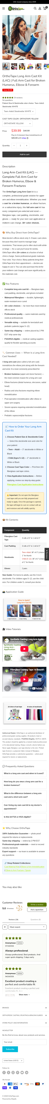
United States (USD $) (11, 1060)
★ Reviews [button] (47, 554)
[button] (8, 97)
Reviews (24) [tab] (13, 919)
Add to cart (24, 154)
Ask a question (37, 909)
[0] (44, 8)
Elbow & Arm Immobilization (32, 867)
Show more (23, 995)
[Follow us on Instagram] (13, 1072)
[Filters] (4, 927)
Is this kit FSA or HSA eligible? (17, 817)
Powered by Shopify (9, 1099)
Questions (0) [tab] (36, 919)
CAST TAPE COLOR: (20, 119)
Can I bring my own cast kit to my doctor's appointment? (23, 807)
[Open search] (35, 8)
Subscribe (10, 1049)
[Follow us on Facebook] (4, 1072)
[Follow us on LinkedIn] (26, 1072)
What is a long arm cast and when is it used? (24, 773)
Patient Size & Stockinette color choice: (23, 105)
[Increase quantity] (26, 145)
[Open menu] (3, 8)
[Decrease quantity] (14, 145)
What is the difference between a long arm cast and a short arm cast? (23, 795)
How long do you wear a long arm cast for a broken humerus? (23, 783)
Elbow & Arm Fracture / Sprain (18, 870)
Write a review (37, 904)
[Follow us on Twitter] (8, 1072)
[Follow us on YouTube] (22, 1072)
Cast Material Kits (11, 867)
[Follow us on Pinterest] (17, 1072)
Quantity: (6, 145)
